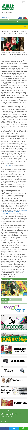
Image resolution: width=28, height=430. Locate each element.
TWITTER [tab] (19, 299)
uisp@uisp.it (8, 416)
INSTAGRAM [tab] (4, 302)
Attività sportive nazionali (14, 20)
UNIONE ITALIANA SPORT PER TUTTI (9, 1)
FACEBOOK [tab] (12, 299)
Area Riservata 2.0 (6, 421)
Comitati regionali (13, 22)
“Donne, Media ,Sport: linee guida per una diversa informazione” (14, 211)
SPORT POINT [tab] (5, 299)
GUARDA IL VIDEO (6, 165)
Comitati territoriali (13, 24)
